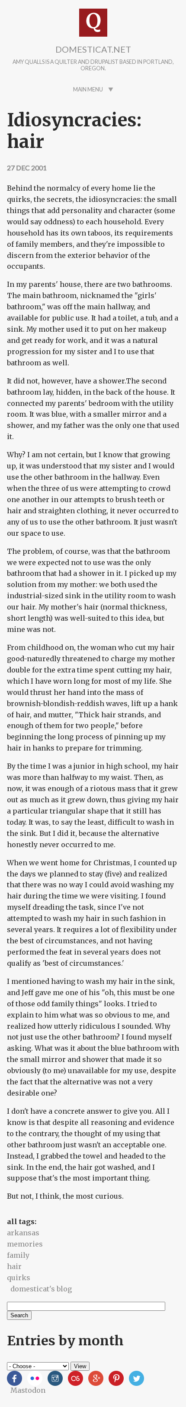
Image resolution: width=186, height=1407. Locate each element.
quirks (18, 1277)
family (18, 1255)
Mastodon (27, 1390)
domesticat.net (93, 49)
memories (25, 1244)
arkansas (23, 1232)
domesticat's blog (41, 1289)
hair (14, 1266)
